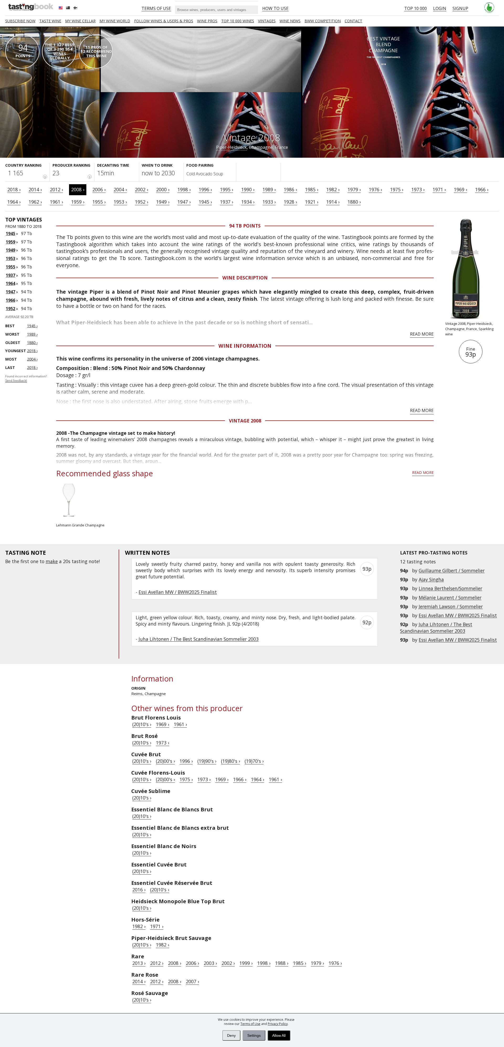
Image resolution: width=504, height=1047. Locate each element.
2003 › (210, 963)
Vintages (267, 20)
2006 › (99, 189)
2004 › (120, 189)
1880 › (354, 202)
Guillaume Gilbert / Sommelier (452, 570)
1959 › (77, 202)
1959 (10, 242)
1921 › (311, 202)
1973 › (417, 189)
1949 (10, 250)
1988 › (281, 963)
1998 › (184, 189)
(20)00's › (165, 761)
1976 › (375, 189)
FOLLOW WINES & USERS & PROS (163, 20)
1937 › (226, 202)
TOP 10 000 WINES (237, 20)
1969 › (460, 189)
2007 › (192, 981)
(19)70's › (254, 761)
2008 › (77, 189)
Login (439, 8)
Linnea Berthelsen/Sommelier (450, 588)
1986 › (290, 189)
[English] (61, 8)
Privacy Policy (278, 1024)
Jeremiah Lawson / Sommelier (451, 606)
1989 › (269, 189)
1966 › (481, 189)
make (52, 561)
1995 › (226, 189)
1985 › (311, 189)
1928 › (290, 202)
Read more (422, 334)
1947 (10, 292)
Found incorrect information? (26, 378)
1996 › (205, 189)
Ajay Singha (431, 579)
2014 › (35, 189)
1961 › (56, 202)
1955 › (99, 202)
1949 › (162, 202)
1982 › (332, 189)
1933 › (269, 202)
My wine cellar (80, 20)
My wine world (114, 20)
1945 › (205, 202)
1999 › (246, 963)
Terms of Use (250, 1024)
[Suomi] (76, 8)
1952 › (141, 202)
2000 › (162, 189)
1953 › (120, 202)
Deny (231, 1035)
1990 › (247, 189)
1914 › (332, 202)
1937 (10, 275)
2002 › (141, 189)
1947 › (184, 202)
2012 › (56, 189)
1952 (10, 308)
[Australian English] (68, 8)
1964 (10, 283)
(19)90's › (206, 761)
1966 (10, 300)
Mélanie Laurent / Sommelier (450, 597)
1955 (10, 267)
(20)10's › (141, 724)
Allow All (279, 1035)
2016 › (138, 889)
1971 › (439, 189)
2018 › (13, 189)
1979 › (354, 189)
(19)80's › (230, 761)
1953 (10, 258)
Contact (353, 20)
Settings (254, 1035)
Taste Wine (50, 20)
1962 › (35, 202)
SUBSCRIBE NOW (20, 20)
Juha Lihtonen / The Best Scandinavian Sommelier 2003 (436, 627)
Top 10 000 (415, 8)
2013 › (138, 963)
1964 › (13, 202)
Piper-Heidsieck (231, 147)
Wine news (290, 20)
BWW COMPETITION (322, 20)
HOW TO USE (275, 8)
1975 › (396, 189)
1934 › (247, 202)
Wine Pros (207, 20)
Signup (460, 8)
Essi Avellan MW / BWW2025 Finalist (458, 615)
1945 (10, 233)
